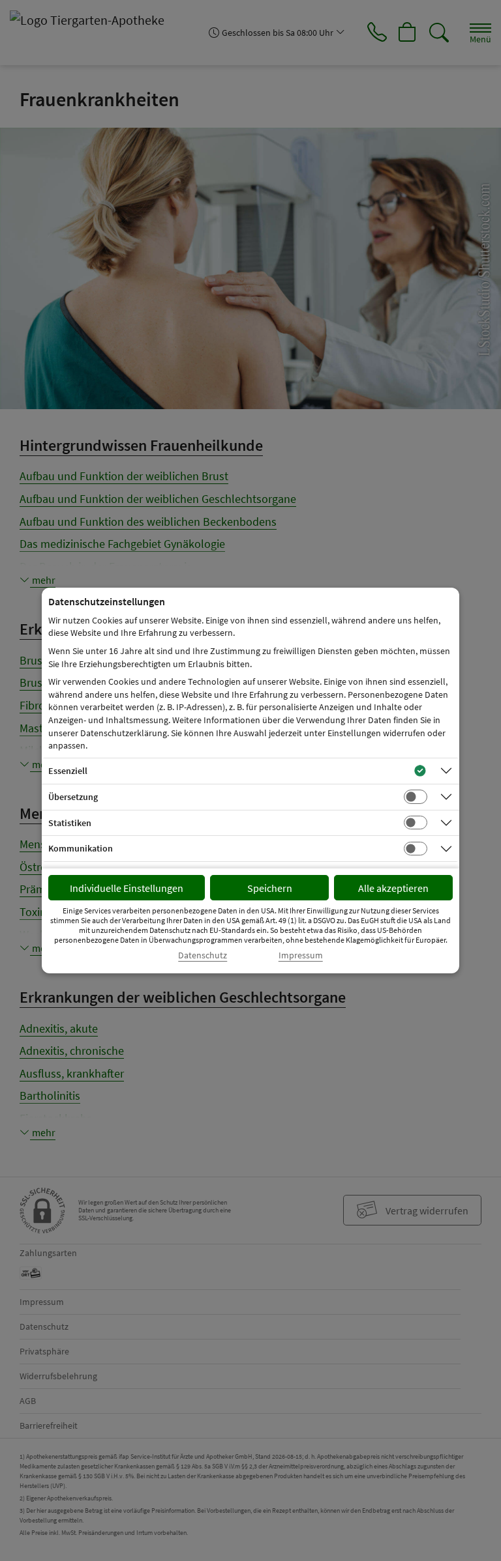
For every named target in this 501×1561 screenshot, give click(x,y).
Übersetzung (73, 797)
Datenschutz (202, 955)
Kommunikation (80, 848)
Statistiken (69, 823)
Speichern (269, 888)
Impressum (301, 955)
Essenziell (67, 771)
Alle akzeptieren (393, 888)
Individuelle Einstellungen (126, 888)
